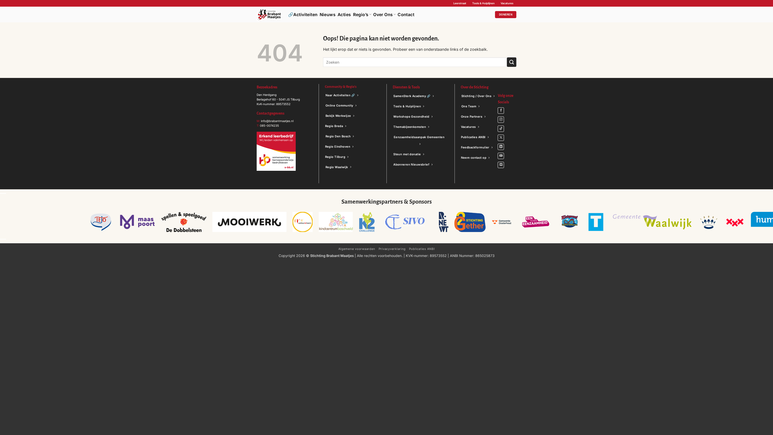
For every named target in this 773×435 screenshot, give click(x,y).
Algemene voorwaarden (356, 249)
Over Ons (383, 14)
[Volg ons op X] (501, 138)
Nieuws (328, 14)
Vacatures (507, 3)
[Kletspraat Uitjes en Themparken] (569, 222)
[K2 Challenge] (366, 222)
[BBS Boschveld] (335, 222)
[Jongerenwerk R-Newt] (443, 222)
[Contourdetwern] (302, 222)
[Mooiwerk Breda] (249, 222)
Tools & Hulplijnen (483, 3)
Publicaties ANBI (422, 249)
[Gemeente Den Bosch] (708, 222)
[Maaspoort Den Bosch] (137, 222)
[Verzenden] (511, 62)
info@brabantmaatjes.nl (276, 121)
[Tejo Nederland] (100, 222)
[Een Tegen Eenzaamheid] (535, 222)
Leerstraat (459, 3)
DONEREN (505, 14)
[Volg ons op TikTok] (501, 128)
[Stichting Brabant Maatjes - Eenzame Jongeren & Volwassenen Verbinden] (269, 14)
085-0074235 (269, 125)
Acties (344, 14)
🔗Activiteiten (303, 14)
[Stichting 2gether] (470, 222)
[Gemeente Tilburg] (596, 222)
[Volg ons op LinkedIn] (501, 147)
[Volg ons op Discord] (501, 165)
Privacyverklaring (392, 249)
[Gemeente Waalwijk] (652, 222)
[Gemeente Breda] (734, 222)
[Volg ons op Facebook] (501, 110)
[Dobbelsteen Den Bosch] (183, 222)
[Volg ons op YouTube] (501, 156)
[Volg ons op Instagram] (501, 119)
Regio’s (361, 14)
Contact (406, 14)
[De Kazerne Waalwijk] (407, 222)
